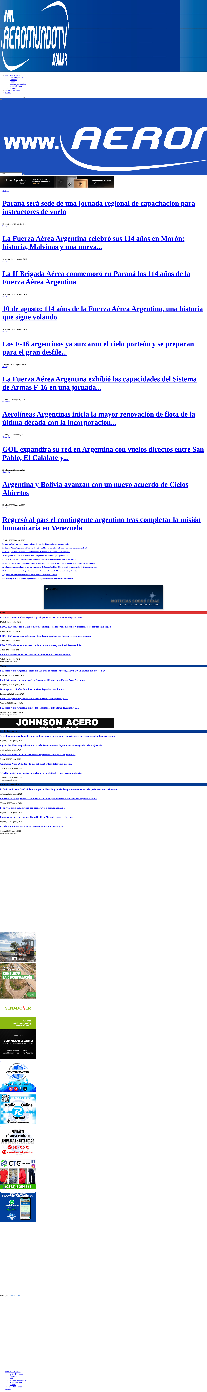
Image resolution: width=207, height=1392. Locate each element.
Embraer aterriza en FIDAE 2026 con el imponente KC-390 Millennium (35, 654)
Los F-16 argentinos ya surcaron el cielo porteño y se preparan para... (34, 698)
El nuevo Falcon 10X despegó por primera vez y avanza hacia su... (32, 808)
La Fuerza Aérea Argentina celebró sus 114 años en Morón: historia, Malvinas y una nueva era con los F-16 (44, 548)
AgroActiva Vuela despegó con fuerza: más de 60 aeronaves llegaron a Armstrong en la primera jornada (51, 745)
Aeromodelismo (16, 86)
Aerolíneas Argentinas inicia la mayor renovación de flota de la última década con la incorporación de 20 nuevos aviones (49, 567)
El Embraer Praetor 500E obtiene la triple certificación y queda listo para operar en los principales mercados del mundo (59, 789)
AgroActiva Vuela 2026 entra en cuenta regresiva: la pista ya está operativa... (37, 754)
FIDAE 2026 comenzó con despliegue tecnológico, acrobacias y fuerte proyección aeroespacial (45, 636)
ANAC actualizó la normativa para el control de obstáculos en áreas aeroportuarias (41, 773)
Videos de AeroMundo (13, 90)
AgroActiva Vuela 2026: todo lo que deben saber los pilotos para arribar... (36, 764)
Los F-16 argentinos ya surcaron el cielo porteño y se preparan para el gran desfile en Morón (38, 559)
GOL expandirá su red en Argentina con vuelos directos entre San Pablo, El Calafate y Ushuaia (39, 571)
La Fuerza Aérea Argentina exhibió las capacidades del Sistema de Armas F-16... (39, 708)
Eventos (8, 93)
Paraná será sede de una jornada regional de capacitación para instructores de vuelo (35, 544)
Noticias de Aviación (12, 75)
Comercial (13, 80)
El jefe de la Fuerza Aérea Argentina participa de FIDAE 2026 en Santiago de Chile (41, 617)
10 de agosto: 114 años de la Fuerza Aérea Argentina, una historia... (33, 689)
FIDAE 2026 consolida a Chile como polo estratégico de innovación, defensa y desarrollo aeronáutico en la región (55, 626)
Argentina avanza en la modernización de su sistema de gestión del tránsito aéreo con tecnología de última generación (57, 736)
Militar (12, 82)
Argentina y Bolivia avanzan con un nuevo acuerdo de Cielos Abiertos (29, 575)
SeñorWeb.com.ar (15, 1295)
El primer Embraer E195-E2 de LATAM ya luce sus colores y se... (32, 826)
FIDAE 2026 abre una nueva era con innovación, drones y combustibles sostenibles (40, 645)
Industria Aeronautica (18, 84)
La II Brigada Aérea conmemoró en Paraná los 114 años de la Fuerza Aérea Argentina (36, 552)
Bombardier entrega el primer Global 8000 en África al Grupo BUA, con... (36, 817)
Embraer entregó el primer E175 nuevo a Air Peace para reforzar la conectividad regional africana (48, 798)
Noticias (5, 191)
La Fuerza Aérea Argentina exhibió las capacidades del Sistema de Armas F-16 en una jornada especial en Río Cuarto (48, 563)
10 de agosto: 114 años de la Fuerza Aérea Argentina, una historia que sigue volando (35, 556)
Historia (13, 88)
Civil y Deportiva (16, 77)
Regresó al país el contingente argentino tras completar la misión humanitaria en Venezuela (38, 578)
